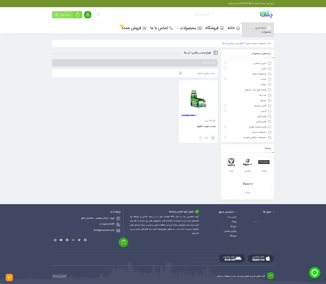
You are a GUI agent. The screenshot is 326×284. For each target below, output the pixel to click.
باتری (264, 68)
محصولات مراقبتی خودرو (255, 137)
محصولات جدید (259, 132)
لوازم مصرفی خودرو (257, 127)
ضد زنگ (262, 95)
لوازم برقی (261, 116)
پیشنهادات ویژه (259, 74)
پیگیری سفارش (230, 231)
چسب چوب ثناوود (206, 126)
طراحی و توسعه (59, 276)
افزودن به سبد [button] (213, 138)
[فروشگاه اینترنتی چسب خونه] (266, 15)
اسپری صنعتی (260, 63)
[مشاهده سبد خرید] (77, 15)
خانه (269, 43)
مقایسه (206, 138)
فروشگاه (233, 236)
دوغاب (263, 84)
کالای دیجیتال (260, 106)
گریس (263, 111)
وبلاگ (233, 222)
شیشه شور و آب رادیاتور (255, 90)
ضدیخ (263, 100)
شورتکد (233, 226)
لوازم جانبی (261, 121)
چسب (263, 79)
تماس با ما (232, 217)
